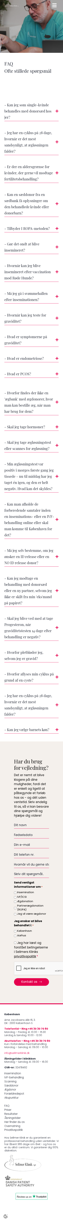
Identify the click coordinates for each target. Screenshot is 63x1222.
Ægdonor (10, 1090)
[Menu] (54, 5)
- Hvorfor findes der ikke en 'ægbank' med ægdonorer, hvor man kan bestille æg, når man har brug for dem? (28, 403)
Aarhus (21, 935)
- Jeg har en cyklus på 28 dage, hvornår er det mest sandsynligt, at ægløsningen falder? (28, 142)
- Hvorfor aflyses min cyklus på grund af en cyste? (29, 677)
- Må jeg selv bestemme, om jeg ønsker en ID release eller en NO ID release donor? (28, 557)
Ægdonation (25, 901)
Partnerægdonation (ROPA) (30, 908)
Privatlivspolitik (13, 1130)
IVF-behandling (14, 1077)
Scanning (10, 1081)
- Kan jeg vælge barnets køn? (26, 730)
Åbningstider (12, 1118)
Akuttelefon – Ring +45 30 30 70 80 (27, 1041)
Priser (7, 1110)
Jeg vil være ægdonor (31, 914)
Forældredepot (14, 1094)
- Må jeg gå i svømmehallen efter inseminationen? (26, 297)
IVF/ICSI (22, 897)
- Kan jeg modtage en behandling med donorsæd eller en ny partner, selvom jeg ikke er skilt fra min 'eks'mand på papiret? (28, 591)
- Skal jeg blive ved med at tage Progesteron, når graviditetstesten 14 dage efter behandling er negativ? (28, 628)
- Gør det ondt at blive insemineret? (21, 247)
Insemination (25, 892)
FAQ (6, 1106)
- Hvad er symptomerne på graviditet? (25, 340)
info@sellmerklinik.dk (17, 1053)
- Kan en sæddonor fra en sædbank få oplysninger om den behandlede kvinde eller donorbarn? (26, 204)
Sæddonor (11, 1086)
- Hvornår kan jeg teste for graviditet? (25, 319)
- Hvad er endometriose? (24, 359)
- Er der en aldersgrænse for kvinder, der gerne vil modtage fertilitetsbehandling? (28, 173)
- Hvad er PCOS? (17, 374)
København (24, 931)
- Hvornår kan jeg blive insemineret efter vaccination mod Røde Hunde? (27, 272)
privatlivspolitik (25, 956)
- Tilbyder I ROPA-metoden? (27, 229)
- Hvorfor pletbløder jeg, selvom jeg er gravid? (23, 656)
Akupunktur (11, 1098)
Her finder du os (14, 1122)
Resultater (11, 1114)
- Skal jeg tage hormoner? (24, 427)
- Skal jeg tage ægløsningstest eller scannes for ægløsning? (27, 446)
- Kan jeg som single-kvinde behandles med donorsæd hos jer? (27, 112)
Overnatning (12, 1126)
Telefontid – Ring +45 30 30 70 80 (26, 1029)
